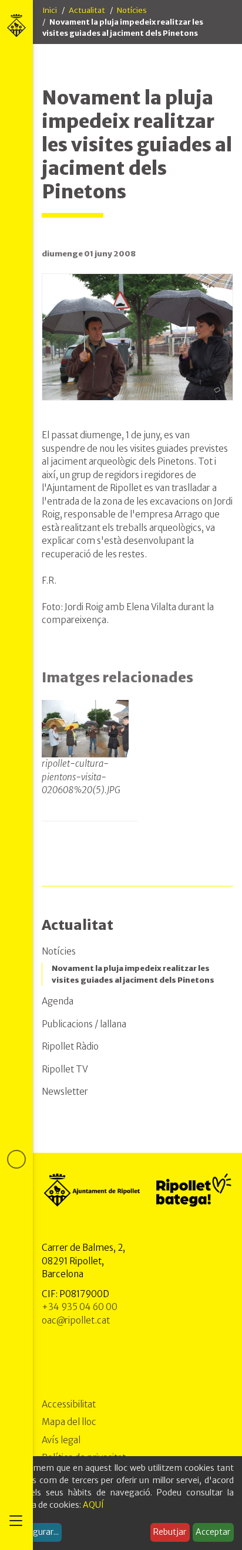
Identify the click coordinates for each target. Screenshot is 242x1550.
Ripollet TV (65, 1069)
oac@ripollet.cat (76, 1320)
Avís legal (61, 1440)
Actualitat (87, 10)
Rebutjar (169, 1532)
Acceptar (213, 1532)
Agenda (57, 1001)
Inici (49, 10)
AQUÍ (93, 1505)
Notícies (132, 10)
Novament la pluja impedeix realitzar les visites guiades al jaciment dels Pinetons (133, 974)
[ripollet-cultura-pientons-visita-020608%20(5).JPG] (85, 729)
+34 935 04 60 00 (79, 1306)
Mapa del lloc (69, 1421)
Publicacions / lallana (84, 1024)
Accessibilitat (69, 1404)
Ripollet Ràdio (70, 1046)
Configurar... (35, 1532)
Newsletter (65, 1091)
